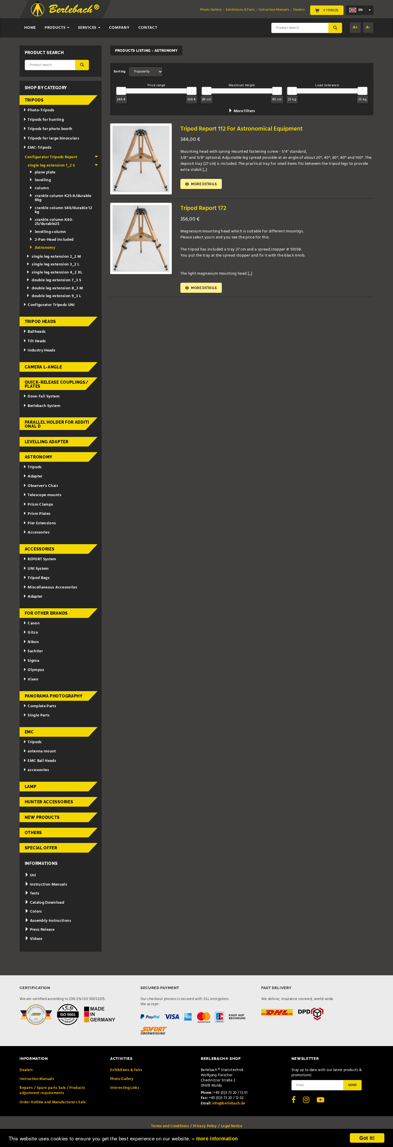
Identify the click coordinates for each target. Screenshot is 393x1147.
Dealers (299, 10)
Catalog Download (46, 902)
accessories (38, 770)
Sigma (33, 660)
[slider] (121, 91)
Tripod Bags (38, 578)
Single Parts (38, 715)
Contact (147, 27)
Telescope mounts (44, 495)
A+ (355, 27)
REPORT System (42, 559)
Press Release (41, 929)
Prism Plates (39, 514)
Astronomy (45, 247)
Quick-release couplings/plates (57, 384)
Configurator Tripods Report (51, 157)
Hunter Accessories (49, 802)
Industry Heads (41, 350)
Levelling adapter (46, 441)
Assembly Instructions (50, 920)
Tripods (34, 100)
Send (352, 1085)
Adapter (35, 476)
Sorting (119, 71)
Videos (35, 939)
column (42, 188)
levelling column (50, 232)
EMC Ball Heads (42, 761)
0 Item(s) (330, 10)
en (360, 10)
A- (368, 27)
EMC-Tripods (39, 147)
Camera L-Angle (43, 367)
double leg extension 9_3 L (56, 296)
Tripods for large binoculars (53, 138)
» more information (215, 1138)
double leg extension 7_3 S (56, 280)
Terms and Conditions (170, 1126)
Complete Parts (42, 706)
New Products (42, 817)
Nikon (33, 642)
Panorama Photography (54, 696)
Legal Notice (231, 1126)
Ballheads (36, 331)
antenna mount (42, 751)
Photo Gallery (211, 10)
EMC (29, 732)
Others (33, 832)
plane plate (45, 172)
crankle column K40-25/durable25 (54, 222)
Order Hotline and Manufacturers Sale (53, 1102)
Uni (32, 875)
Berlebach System (44, 406)
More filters (243, 111)
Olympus (36, 670)
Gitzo (33, 632)
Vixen (33, 679)
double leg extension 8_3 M (57, 288)
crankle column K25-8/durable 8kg (63, 198)
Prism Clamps (40, 504)
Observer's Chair (43, 486)
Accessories (38, 532)
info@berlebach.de (228, 1103)
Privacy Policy (205, 1126)
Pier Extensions (42, 523)
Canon (34, 623)
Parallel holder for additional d (57, 424)
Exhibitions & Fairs (240, 10)
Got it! (367, 1137)
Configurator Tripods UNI (51, 305)
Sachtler (35, 651)
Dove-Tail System (44, 396)
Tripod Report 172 (203, 208)
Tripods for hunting (46, 119)
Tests (34, 893)
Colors (35, 911)
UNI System (38, 568)
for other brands (46, 613)
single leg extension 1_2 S (51, 165)
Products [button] (55, 27)
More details (203, 184)
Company (119, 27)
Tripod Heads (40, 321)
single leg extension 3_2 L (55, 264)
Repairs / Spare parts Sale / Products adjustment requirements (52, 1090)
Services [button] (87, 27)
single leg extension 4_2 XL (57, 272)
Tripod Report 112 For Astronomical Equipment (241, 129)
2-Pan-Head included (54, 239)
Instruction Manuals (274, 10)
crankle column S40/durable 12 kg (63, 210)
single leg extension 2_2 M (56, 256)
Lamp (31, 786)
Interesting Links (124, 1088)
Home (30, 27)
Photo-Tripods (41, 110)
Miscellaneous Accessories (52, 587)
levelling (43, 180)
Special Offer (41, 848)
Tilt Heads (37, 341)
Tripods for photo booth (50, 129)
